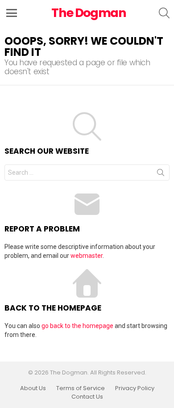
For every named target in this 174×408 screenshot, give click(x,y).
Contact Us (87, 396)
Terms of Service (80, 388)
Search (161, 174)
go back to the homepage (77, 325)
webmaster (86, 255)
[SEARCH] (164, 13)
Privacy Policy (134, 388)
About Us (33, 388)
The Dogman (88, 12)
